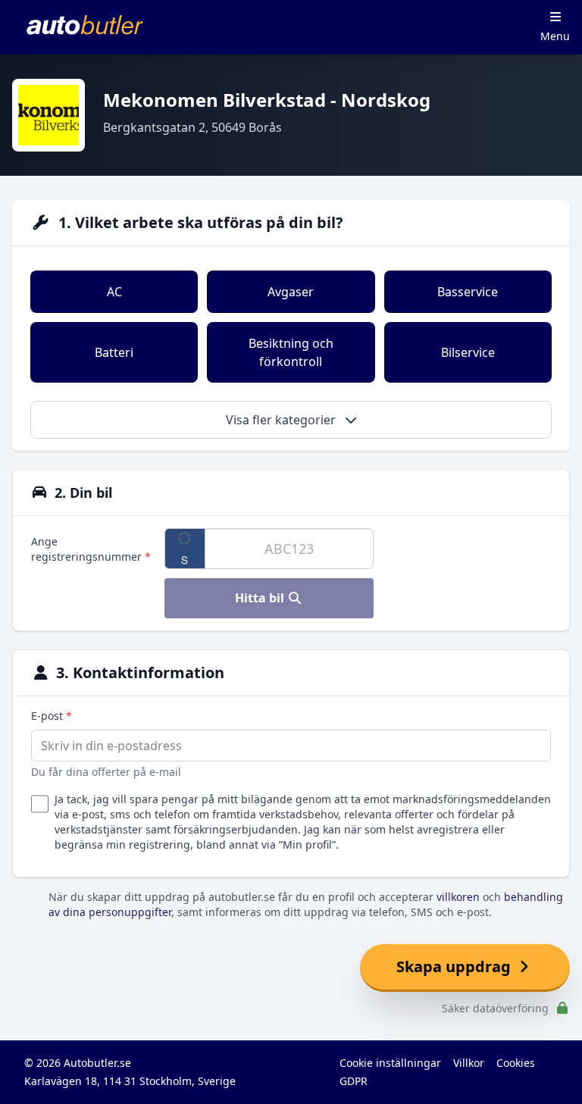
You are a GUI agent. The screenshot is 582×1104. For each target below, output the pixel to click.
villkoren (458, 897)
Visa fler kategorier (282, 419)
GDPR (354, 1081)
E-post (51, 715)
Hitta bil (261, 598)
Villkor (468, 1063)
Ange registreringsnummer (91, 549)
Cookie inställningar (390, 1063)
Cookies (515, 1063)
